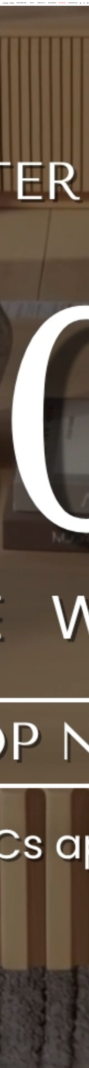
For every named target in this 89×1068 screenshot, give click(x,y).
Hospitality (41, 2)
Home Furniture (21, 2)
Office (32, 2)
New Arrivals (52, 2)
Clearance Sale (73, 2)
